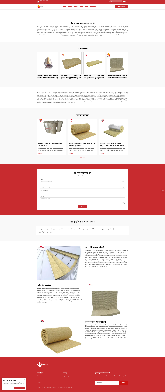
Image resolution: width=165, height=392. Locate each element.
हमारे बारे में (70, 6)
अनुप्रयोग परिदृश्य (66, 376)
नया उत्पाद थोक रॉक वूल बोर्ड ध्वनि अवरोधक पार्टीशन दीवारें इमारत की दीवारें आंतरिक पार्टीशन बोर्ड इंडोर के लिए (117, 77)
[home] (40, 6)
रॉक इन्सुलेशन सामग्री (43, 229)
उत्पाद (75, 6)
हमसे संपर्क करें (93, 6)
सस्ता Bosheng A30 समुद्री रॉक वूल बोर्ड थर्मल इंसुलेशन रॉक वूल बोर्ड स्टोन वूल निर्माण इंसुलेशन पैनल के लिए (70, 77)
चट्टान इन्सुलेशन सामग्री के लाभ (89, 229)
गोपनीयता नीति (69, 387)
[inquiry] (163, 190)
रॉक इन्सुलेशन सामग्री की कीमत (57, 229)
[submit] (121, 1)
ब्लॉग (38, 380)
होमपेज (64, 6)
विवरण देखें (48, 63)
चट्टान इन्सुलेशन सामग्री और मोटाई (106, 229)
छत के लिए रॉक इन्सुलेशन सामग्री (46, 232)
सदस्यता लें (123, 382)
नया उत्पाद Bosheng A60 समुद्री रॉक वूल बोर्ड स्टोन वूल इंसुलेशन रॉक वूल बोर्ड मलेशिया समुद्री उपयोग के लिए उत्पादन (94, 77)
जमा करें (82, 206)
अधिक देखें (40, 153)
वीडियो (86, 6)
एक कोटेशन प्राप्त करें (121, 6)
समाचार (81, 6)
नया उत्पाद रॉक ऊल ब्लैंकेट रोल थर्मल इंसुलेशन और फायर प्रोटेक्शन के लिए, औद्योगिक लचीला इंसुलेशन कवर (48, 77)
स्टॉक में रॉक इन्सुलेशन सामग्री (73, 229)
